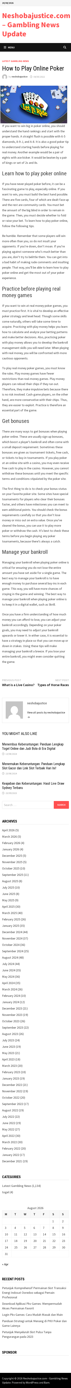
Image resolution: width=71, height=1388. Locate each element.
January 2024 (10, 1002)
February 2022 (11, 1148)
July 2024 (8, 964)
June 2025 (8, 894)
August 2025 (10, 881)
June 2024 (8, 970)
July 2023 (8, 1040)
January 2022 (10, 1155)
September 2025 (12, 875)
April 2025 (8, 907)
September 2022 (12, 1104)
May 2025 (8, 900)
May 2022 (8, 1129)
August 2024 (10, 957)
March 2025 (9, 913)
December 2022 (12, 1085)
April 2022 (8, 1136)
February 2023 (11, 1072)
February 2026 (11, 843)
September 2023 (12, 1027)
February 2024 (11, 996)
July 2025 (8, 887)
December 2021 (12, 1161)
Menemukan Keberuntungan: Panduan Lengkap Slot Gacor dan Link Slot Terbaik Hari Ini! (33, 766)
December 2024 (12, 932)
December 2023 (12, 1008)
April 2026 (8, 830)
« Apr (5, 1264)
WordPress (32, 1382)
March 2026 (9, 837)
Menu (11, 47)
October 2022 (10, 1097)
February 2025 (11, 919)
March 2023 (9, 1066)
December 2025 (12, 856)
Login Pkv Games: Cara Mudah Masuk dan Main (32, 1315)
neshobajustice (20, 76)
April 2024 (8, 983)
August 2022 (10, 1110)
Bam (46, 1382)
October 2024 (10, 945)
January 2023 (10, 1078)
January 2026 (10, 849)
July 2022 (8, 1117)
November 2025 (12, 862)
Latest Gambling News (15, 61)
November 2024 (12, 938)
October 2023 (10, 1021)
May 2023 (8, 1053)
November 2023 (12, 1015)
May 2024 (8, 977)
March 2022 (9, 1142)
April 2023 (8, 1059)
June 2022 (8, 1123)
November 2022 (12, 1091)
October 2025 (10, 868)
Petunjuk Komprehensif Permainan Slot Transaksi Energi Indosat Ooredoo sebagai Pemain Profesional (34, 1292)
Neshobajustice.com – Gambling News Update (36, 24)
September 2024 (12, 951)
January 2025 (10, 926)
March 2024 (9, 989)
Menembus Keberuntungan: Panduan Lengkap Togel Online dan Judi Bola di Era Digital (33, 746)
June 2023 (8, 1047)
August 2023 (10, 1034)
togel (5, 1192)
